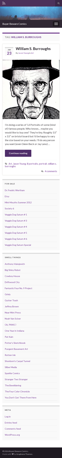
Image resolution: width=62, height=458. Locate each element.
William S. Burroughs (33, 48)
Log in (8, 416)
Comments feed (13, 428)
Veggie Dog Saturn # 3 (16, 220)
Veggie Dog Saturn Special (18, 245)
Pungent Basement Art (16, 349)
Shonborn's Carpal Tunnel (17, 361)
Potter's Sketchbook (15, 343)
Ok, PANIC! (10, 324)
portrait (43, 163)
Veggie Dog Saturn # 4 (16, 226)
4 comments (51, 171)
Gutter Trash (11, 300)
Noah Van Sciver (13, 318)
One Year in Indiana (14, 330)
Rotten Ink (10, 355)
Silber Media (11, 367)
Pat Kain (9, 336)
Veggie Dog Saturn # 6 (16, 238)
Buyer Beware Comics (14, 23)
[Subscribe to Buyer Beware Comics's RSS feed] (3, 2)
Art (32, 53)
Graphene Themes (24, 454)
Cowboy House (12, 276)
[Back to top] (55, 451)
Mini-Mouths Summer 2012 (18, 202)
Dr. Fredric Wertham (15, 190)
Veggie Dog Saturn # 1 (16, 214)
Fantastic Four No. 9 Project (18, 288)
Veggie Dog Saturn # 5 (16, 232)
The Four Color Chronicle (17, 391)
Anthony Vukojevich (15, 264)
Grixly (7, 294)
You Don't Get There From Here (20, 397)
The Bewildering (13, 385)
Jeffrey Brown (12, 306)
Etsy (7, 196)
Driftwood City (12, 282)
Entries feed (11, 422)
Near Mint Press (13, 312)
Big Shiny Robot (13, 270)
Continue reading (18, 153)
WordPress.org (12, 434)
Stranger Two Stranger (16, 379)
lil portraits (32, 163)
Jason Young (23, 53)
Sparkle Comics (12, 373)
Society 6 (9, 208)
